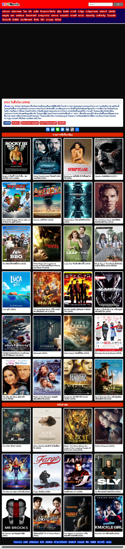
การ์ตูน (81, 11)
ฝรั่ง (30, 11)
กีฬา (42, 20)
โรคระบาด (18, 542)
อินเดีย (66, 11)
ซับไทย (58, 20)
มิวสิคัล (15, 20)
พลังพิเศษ (49, 542)
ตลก (12, 15)
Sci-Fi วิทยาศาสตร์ (48, 123)
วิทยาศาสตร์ (31, 15)
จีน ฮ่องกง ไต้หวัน (47, 11)
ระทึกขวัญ (100, 15)
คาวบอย (49, 20)
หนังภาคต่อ (16, 11)
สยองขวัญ (90, 15)
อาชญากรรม (43, 15)
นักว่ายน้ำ (101, 542)
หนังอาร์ (103, 11)
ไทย (25, 11)
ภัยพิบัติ (7, 123)
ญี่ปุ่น (59, 11)
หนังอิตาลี (72, 542)
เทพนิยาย (20, 15)
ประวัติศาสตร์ (26, 20)
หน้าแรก (6, 11)
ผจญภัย (5, 15)
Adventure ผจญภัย (30, 123)
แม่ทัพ (25, 542)
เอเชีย (36, 11)
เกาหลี (73, 11)
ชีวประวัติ (6, 20)
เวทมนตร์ (80, 542)
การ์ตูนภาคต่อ (92, 11)
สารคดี (73, 15)
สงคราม (54, 15)
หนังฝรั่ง (61, 123)
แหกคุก (108, 542)
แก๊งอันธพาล (34, 542)
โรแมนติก (111, 15)
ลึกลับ (36, 20)
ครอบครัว (64, 15)
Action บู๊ (16, 123)
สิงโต (42, 542)
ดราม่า (81, 15)
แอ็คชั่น (112, 11)
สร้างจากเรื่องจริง (60, 542)
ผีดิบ (87, 542)
